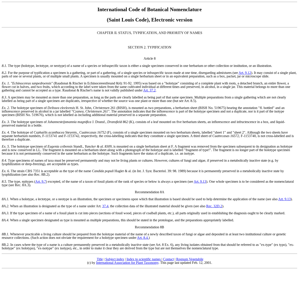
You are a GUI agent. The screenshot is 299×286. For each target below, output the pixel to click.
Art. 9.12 (245, 73)
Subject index (114, 259)
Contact (168, 259)
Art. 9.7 (40, 181)
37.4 (105, 206)
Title (100, 259)
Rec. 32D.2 (214, 206)
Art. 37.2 (149, 90)
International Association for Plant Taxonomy (127, 263)
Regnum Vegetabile (189, 259)
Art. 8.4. (143, 238)
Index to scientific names (144, 259)
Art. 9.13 (200, 181)
